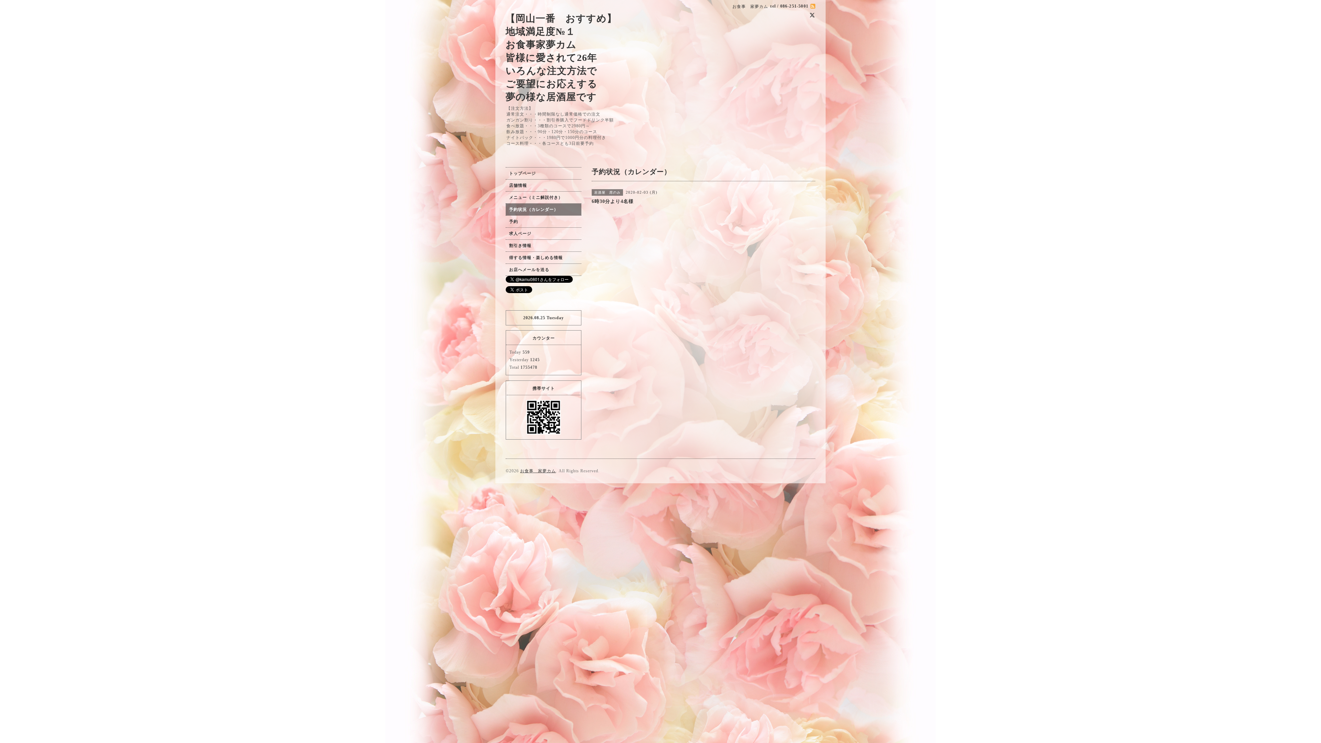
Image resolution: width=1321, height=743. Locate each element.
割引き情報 (520, 245)
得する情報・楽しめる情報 (536, 257)
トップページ (522, 173)
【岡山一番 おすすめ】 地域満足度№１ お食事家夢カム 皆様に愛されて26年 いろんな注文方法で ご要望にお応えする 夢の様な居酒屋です (561, 57)
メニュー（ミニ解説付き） (536, 197)
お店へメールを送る (529, 269)
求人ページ (520, 233)
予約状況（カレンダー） (533, 209)
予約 (513, 221)
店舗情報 (518, 185)
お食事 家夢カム (538, 471)
